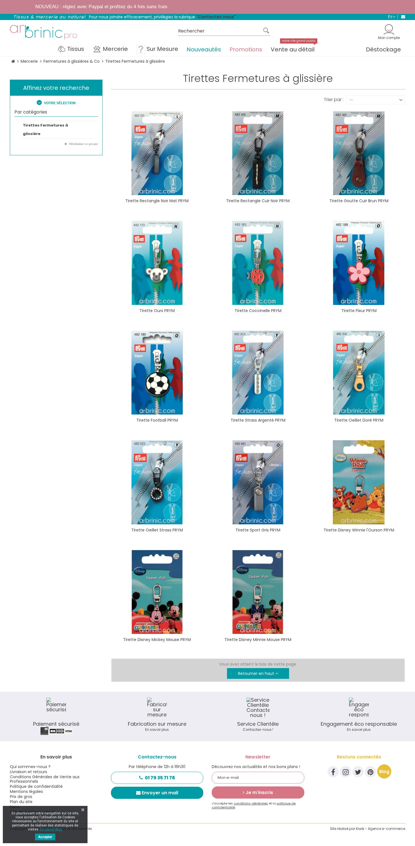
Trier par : (334, 99)
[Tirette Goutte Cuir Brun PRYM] (359, 153)
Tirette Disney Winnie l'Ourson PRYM (359, 530)
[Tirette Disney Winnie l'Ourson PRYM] (359, 482)
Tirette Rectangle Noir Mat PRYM (157, 201)
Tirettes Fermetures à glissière (45, 129)
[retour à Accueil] (13, 61)
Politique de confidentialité (36, 786)
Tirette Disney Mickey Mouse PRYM (157, 639)
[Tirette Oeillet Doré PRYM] (359, 373)
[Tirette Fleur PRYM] (359, 263)
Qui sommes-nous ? (30, 766)
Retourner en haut (256, 673)
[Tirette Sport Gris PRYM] (258, 482)
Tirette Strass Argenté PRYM (258, 420)
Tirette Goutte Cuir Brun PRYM (358, 201)
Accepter (45, 837)
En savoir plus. (51, 829)
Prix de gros (21, 796)
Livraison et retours (28, 771)
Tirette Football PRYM (157, 420)
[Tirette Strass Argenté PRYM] (258, 373)
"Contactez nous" (216, 17)
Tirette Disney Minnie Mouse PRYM (257, 639)
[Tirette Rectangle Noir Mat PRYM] (157, 153)
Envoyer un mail (160, 792)
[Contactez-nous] (401, 17)
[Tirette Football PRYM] (157, 373)
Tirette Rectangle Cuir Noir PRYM (258, 201)
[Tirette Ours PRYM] (157, 263)
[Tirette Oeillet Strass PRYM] (157, 482)
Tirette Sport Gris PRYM (257, 530)
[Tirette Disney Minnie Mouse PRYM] (258, 592)
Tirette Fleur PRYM (359, 310)
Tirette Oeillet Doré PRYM (358, 420)
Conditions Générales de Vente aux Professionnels (45, 779)
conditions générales (251, 803)
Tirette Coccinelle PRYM (258, 310)
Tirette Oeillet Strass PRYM (157, 530)
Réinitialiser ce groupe (83, 143)
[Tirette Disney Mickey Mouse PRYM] (157, 592)
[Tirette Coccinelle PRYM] (258, 263)
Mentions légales (26, 791)
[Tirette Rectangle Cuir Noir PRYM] (258, 153)
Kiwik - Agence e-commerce (380, 828)
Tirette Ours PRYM (157, 310)
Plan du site (21, 801)
